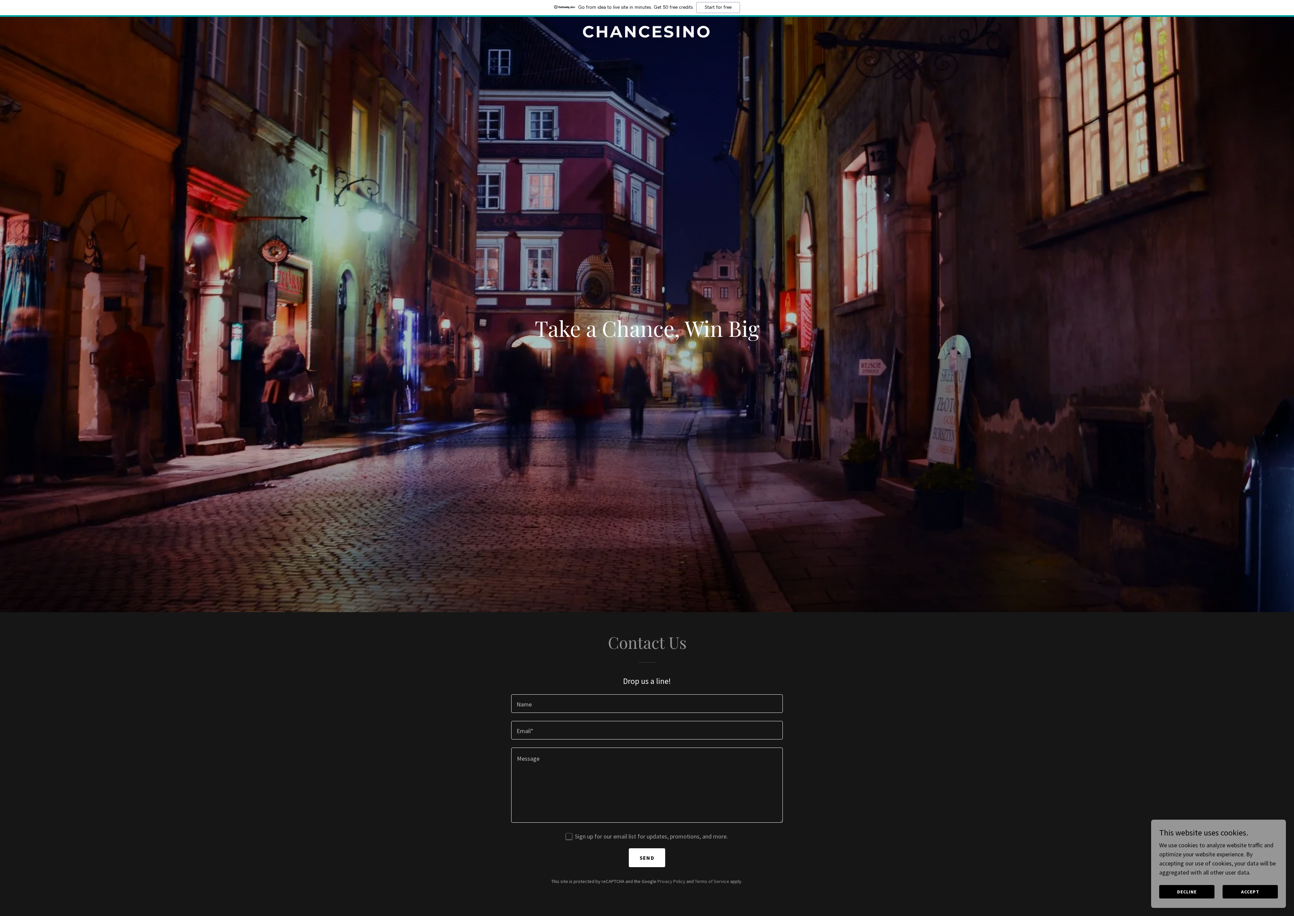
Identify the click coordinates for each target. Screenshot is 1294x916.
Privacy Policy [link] (671, 881)
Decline (1187, 892)
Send (647, 857)
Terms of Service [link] (712, 881)
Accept (1250, 892)
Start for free (718, 7)
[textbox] (646, 703)
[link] (647, 35)
